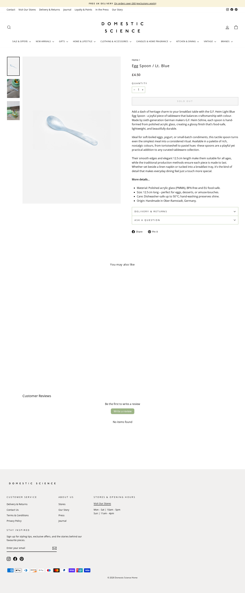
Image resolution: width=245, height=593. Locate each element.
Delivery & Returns (49, 9)
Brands (225, 41)
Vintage (209, 41)
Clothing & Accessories (114, 41)
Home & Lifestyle (83, 41)
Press (61, 515)
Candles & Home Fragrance (152, 41)
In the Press (102, 9)
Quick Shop (34, 353)
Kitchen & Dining (186, 41)
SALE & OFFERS (20, 41)
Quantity (139, 83)
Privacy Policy (14, 520)
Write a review (123, 411)
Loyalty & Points (83, 9)
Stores (62, 504)
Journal (67, 9)
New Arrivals (44, 41)
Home (135, 59)
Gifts (62, 41)
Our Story (117, 9)
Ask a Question (147, 220)
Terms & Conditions (18, 515)
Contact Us (13, 509)
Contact (11, 9)
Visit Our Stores (27, 9)
